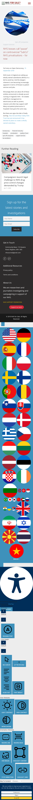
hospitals (5, 133)
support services (20, 135)
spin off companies (8, 135)
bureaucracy (6, 131)
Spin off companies (21, 42)
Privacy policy (7, 270)
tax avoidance (6, 138)
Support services (8, 44)
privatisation (14, 133)
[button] (1, 173)
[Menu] (29, 3)
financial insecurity (17, 131)
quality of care (24, 133)
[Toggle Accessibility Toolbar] (3, 324)
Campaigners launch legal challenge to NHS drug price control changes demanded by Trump (16, 181)
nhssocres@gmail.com (13, 253)
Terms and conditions (10, 275)
